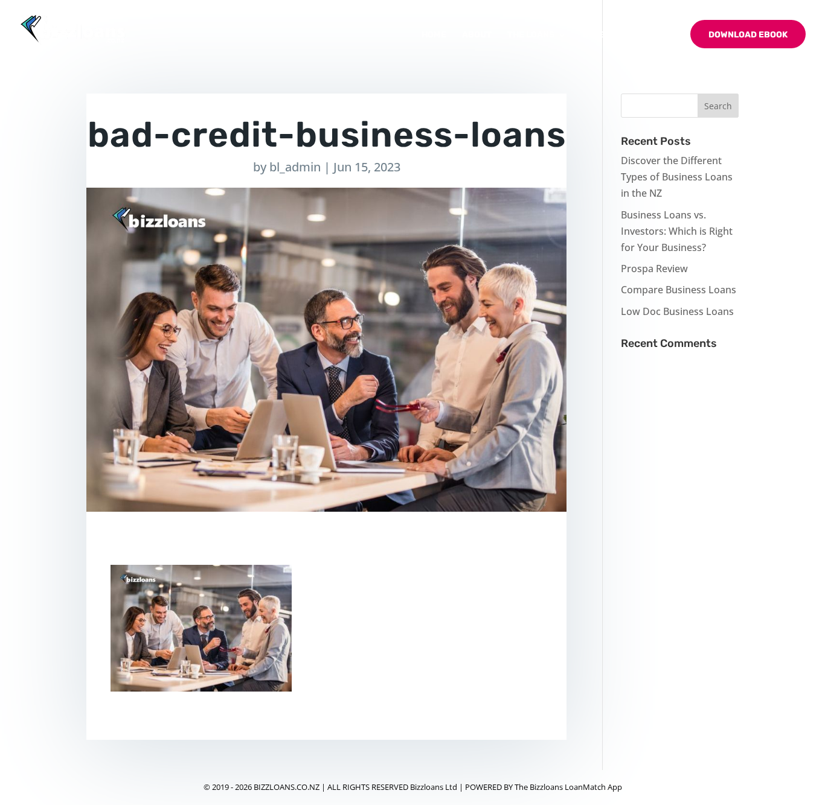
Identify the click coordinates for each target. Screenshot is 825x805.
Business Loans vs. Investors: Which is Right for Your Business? (677, 231)
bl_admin (295, 167)
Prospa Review (654, 268)
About (477, 35)
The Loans (530, 35)
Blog (593, 35)
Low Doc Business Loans (677, 311)
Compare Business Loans (678, 289)
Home (434, 35)
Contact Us (648, 35)
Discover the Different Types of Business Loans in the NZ (677, 177)
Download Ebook (748, 35)
